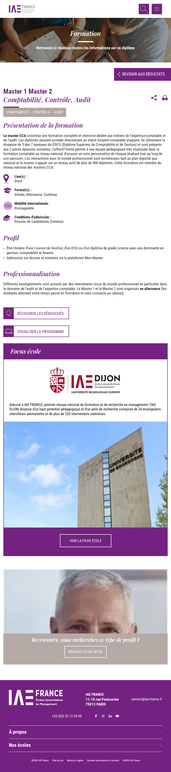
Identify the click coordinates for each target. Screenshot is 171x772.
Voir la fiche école (86, 541)
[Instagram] (103, 716)
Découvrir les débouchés (40, 313)
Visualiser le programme (40, 331)
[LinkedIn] (110, 716)
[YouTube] (117, 716)
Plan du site (57, 760)
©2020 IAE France (131, 760)
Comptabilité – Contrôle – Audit (34, 112)
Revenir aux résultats (143, 74)
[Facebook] (96, 716)
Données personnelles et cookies (103, 760)
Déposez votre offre (85, 652)
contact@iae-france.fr (146, 699)
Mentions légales (75, 760)
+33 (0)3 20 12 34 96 (67, 716)
